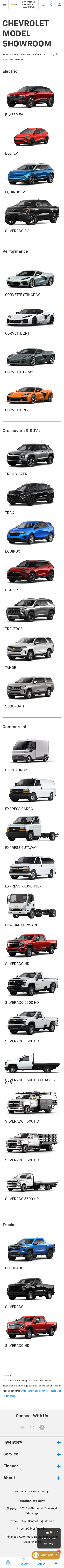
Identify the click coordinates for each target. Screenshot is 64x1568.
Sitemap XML (25, 1528)
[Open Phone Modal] (42, 4)
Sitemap (49, 1521)
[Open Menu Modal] (4, 4)
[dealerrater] (32, 1427)
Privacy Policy (17, 1521)
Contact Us (35, 1521)
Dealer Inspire (32, 1542)
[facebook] (42, 1427)
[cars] (22, 1427)
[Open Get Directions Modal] (51, 4)
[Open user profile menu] (59, 4)
